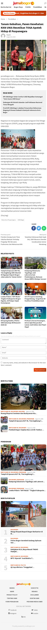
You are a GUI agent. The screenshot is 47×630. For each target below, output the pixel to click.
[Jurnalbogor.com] (23, 3)
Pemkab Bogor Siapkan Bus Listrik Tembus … (26, 430)
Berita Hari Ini (5, 411)
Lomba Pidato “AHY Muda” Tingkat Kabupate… (27, 490)
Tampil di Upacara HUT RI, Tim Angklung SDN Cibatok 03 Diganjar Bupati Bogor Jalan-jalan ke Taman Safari (11, 274)
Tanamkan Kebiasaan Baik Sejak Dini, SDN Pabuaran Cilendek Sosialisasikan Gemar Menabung (35, 239)
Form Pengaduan (12, 602)
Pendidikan (30, 419)
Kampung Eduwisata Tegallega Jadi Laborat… (27, 482)
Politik (23, 565)
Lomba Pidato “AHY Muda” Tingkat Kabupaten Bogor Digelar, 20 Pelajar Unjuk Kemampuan (11, 300)
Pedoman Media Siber (34, 602)
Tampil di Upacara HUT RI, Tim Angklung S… (26, 421)
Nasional (22, 411)
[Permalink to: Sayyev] (3, 36)
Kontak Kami (34, 598)
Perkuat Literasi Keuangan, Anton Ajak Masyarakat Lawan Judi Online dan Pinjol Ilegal (35, 324)
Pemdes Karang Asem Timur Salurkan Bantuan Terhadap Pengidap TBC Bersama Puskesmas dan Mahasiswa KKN (11, 239)
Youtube (35, 613)
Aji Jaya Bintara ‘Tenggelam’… (22, 567)
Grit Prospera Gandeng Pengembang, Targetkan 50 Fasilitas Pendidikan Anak (35, 299)
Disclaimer (34, 595)
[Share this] (33, 228)
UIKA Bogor (21, 220)
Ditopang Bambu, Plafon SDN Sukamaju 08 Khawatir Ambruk (11, 323)
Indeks (12, 588)
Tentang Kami (12, 598)
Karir (12, 591)
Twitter (35, 610)
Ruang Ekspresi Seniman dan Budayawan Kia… (19, 413)
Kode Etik (34, 588)
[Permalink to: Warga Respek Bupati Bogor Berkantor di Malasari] (23, 514)
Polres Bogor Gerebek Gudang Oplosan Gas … (26, 542)
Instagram (13, 613)
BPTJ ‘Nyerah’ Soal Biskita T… (22, 558)
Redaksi (35, 591)
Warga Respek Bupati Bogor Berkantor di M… (27, 533)
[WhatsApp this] (44, 228)
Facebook (13, 610)
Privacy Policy (12, 595)
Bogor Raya (14, 411)
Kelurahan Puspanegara (8, 220)
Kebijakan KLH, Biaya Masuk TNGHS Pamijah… (24, 550)
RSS (24, 617)
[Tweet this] (39, 228)
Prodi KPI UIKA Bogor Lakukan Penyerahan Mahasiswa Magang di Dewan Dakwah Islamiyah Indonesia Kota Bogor (22, 110)
